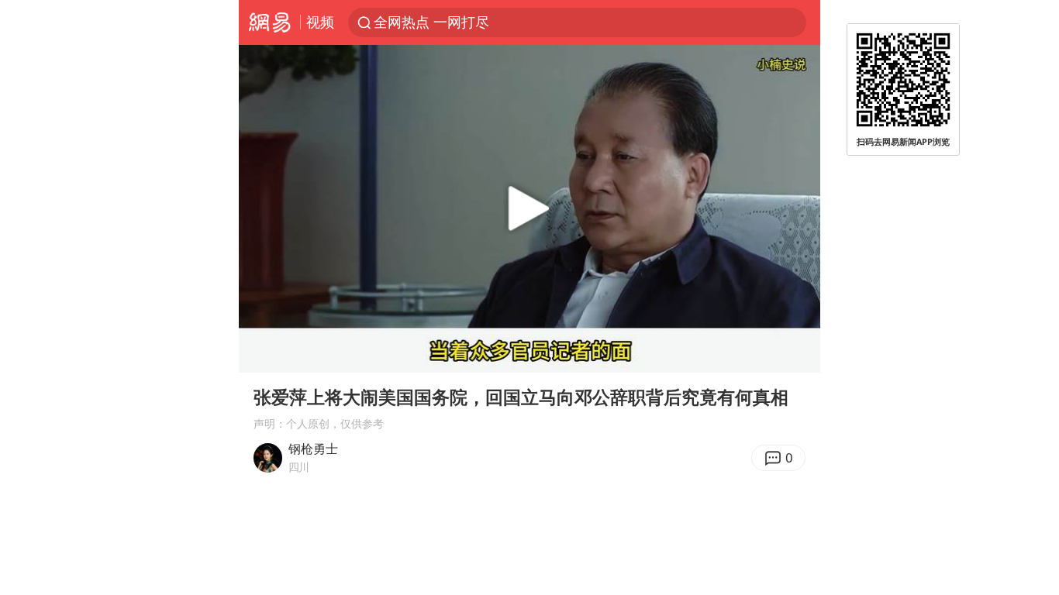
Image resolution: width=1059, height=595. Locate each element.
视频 (320, 21)
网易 (269, 22)
